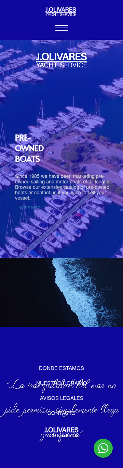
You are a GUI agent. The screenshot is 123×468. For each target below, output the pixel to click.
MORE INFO (29, 207)
